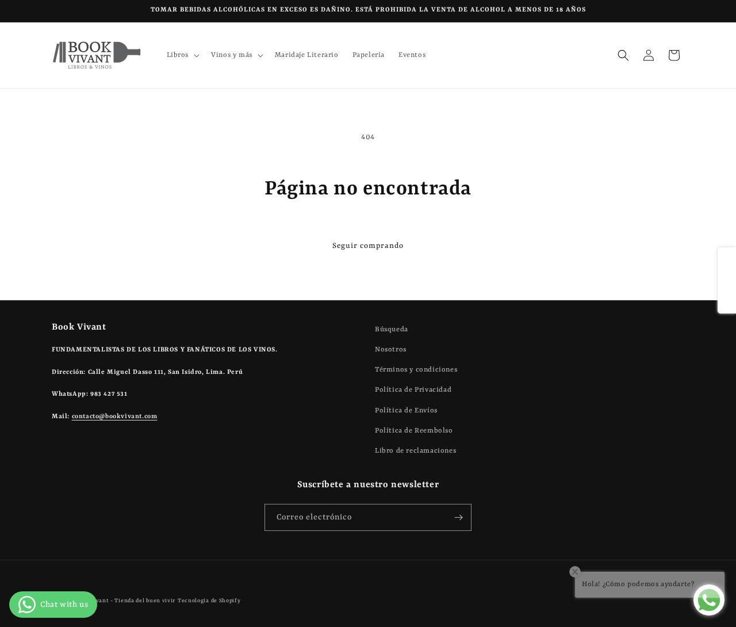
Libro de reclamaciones (415, 451)
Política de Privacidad (413, 390)
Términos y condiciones (416, 370)
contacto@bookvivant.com (115, 416)
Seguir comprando (368, 246)
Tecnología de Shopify (209, 601)
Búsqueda (391, 330)
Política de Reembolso (414, 431)
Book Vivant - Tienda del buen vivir (125, 601)
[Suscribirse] (458, 517)
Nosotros (391, 350)
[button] (182, 55)
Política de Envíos (406, 411)
